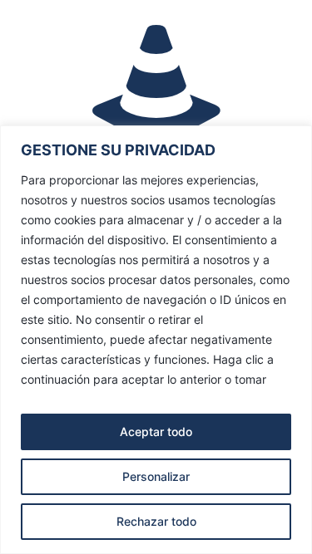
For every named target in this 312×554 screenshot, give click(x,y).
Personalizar (156, 476)
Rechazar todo (156, 521)
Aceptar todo (156, 431)
